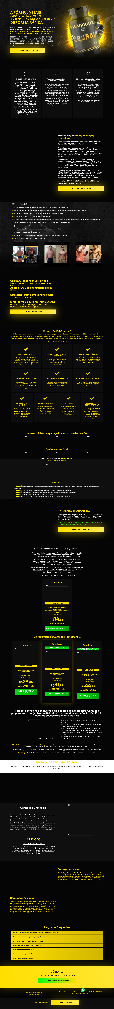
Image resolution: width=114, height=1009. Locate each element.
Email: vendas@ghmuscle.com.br (34, 992)
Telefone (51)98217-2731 (33, 994)
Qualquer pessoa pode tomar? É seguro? (27, 945)
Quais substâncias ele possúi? (23, 958)
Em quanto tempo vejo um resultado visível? (28, 941)
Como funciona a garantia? (22, 954)
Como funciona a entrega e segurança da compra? (30, 937)
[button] (12, 255)
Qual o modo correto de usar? (23, 950)
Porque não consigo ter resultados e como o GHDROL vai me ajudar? (36, 932)
